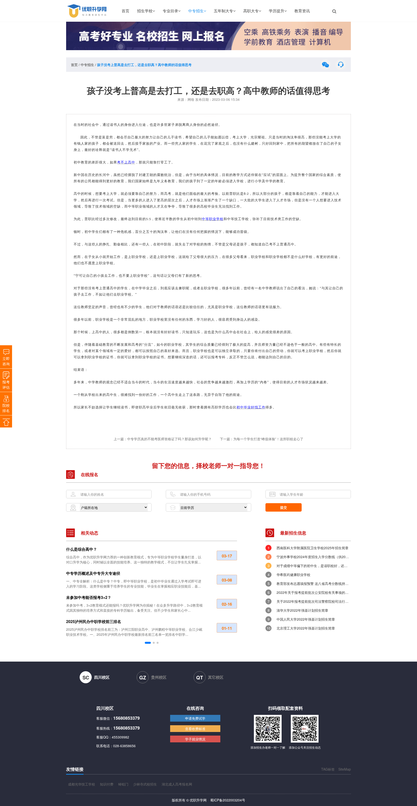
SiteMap (344, 769)
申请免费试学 (195, 718)
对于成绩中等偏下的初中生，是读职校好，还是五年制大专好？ (314, 565)
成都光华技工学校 (81, 784)
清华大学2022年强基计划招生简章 (302, 610)
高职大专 (251, 11)
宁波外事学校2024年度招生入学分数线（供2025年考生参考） (314, 556)
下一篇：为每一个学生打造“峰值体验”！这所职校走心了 (261, 438)
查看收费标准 (195, 728)
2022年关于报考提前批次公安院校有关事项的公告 (314, 592)
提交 (283, 507)
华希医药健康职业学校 (293, 574)
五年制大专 (223, 11)
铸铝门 (123, 784)
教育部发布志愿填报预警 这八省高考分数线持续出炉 (314, 583)
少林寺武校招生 (145, 784)
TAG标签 (328, 769)
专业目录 (170, 11)
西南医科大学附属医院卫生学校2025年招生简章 (312, 547)
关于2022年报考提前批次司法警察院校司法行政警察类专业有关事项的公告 (314, 601)
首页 (125, 11)
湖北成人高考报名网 (177, 784)
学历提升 (276, 11)
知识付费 (106, 784)
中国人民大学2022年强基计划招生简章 (306, 619)
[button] (148, 643)
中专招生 (196, 11)
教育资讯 (302, 11)
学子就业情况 (195, 739)
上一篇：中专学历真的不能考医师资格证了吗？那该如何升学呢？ (163, 438)
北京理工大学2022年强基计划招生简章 (306, 628)
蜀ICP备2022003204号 (227, 800)
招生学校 (145, 11)
